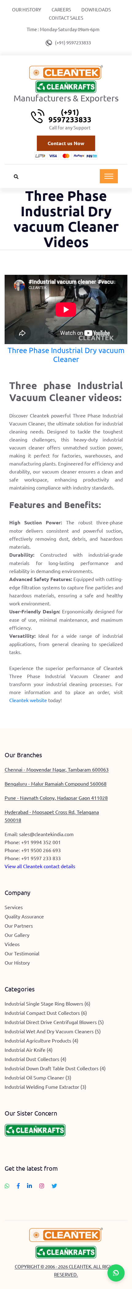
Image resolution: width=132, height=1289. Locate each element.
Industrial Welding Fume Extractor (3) (45, 1087)
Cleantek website (28, 700)
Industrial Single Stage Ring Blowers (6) (47, 1003)
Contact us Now (66, 143)
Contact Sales (66, 18)
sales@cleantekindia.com (46, 834)
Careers (61, 9)
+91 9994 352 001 (41, 842)
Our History (26, 9)
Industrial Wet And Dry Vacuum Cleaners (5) (53, 1031)
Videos (12, 944)
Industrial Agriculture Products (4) (41, 1040)
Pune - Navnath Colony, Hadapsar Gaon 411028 (56, 798)
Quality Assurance (24, 916)
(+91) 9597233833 (73, 42)
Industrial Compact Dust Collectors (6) (46, 1013)
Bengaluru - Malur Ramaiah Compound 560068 (56, 783)
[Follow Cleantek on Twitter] (54, 1186)
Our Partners (19, 925)
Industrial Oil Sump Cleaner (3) (38, 1077)
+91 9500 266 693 (41, 850)
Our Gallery (17, 935)
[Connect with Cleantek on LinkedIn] (29, 1186)
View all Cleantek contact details (40, 866)
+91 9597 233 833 (41, 858)
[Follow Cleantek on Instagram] (41, 1186)
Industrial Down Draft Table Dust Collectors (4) (55, 1068)
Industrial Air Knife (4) (28, 1050)
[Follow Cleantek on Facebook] (18, 1186)
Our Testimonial (22, 953)
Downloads (96, 9)
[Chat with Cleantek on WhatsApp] (7, 1186)
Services (14, 907)
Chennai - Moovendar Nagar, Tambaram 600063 (57, 769)
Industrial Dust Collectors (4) (35, 1059)
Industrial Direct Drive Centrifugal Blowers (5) (54, 1022)
